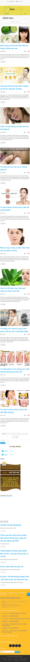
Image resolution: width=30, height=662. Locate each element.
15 (13, 436)
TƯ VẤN (5, 660)
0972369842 (11, 1)
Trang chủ (13, 21)
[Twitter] (13, 4)
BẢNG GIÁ (16, 658)
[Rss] (19, 4)
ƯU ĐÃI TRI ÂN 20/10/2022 (10, 525)
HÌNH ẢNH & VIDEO (23, 658)
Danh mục (6, 13)
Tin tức (18, 21)
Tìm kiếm (3, 443)
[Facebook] (10, 4)
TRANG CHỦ (3, 658)
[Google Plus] (16, 4)
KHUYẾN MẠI (16, 660)
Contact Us (20, 1)
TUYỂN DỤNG (23, 660)
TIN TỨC (10, 660)
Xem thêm (3, 61)
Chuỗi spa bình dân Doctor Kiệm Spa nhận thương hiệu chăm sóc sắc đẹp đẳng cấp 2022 (13, 538)
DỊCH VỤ (10, 658)
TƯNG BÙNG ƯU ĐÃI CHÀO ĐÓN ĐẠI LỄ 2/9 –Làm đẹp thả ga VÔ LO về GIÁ (14, 553)
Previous (4, 433)
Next (17, 436)
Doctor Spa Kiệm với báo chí (11, 567)
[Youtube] (13, 645)
